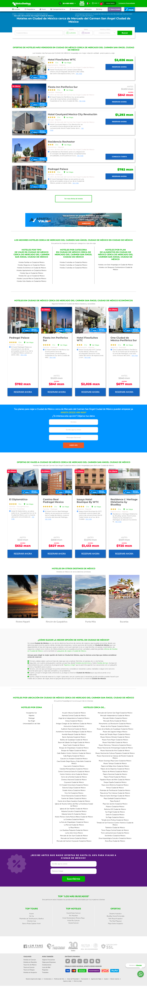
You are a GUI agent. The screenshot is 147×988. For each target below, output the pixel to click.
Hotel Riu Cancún (73, 920)
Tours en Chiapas (29, 970)
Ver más (79, 74)
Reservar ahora (119, 67)
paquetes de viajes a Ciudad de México (71, 651)
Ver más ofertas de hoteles (73, 199)
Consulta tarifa (119, 157)
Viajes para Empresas (49, 962)
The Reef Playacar (115, 921)
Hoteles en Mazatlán (30, 962)
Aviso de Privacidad (73, 979)
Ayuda (106, 979)
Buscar (125, 33)
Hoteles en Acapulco (30, 972)
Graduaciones (46, 965)
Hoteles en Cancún (29, 960)
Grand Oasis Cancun (73, 913)
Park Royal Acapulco (115, 918)
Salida (86, 29)
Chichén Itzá (31, 921)
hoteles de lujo (102, 663)
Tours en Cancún (28, 967)
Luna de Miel (46, 967)
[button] (60, 9)
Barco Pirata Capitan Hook (31, 923)
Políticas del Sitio (59, 979)
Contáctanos (48, 979)
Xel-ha (31, 916)
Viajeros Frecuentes (48, 960)
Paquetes (45, 970)
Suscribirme (73, 878)
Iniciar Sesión (110, 3)
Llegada (71, 29)
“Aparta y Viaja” (69, 665)
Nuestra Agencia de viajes (33, 979)
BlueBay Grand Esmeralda (115, 916)
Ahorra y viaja (78, 981)
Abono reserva (114, 979)
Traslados (45, 972)
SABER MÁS (73, 445)
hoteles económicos (83, 663)
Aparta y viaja (67, 981)
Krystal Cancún (73, 923)
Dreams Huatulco (115, 914)
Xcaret (31, 914)
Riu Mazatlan (73, 915)
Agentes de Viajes (96, 979)
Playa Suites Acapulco (115, 923)
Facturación (84, 979)
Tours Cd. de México (29, 965)
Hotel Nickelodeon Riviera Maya (73, 918)
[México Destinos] (23, 3)
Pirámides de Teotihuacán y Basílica (31, 918)
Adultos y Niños (105, 29)
